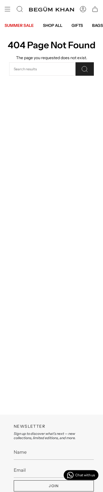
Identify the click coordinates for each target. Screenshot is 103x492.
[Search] (85, 69)
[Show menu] (7, 9)
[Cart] (95, 9)
